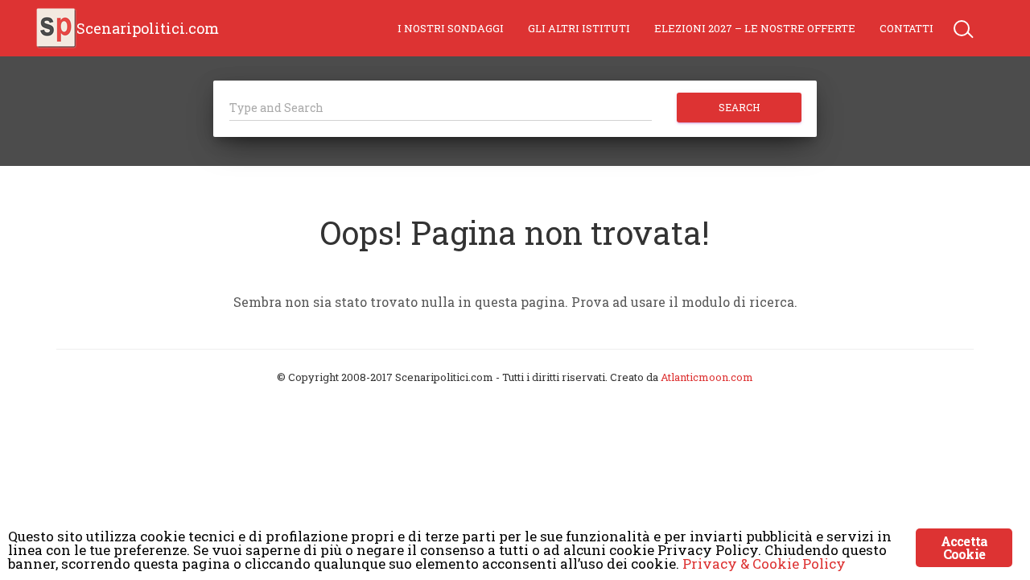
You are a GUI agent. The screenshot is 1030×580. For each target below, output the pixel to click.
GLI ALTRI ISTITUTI (579, 28)
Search (739, 107)
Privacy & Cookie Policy (764, 563)
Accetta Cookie (964, 547)
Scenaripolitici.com (147, 28)
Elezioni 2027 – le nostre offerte (754, 28)
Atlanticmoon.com (707, 377)
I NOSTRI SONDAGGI (451, 28)
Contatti (906, 28)
